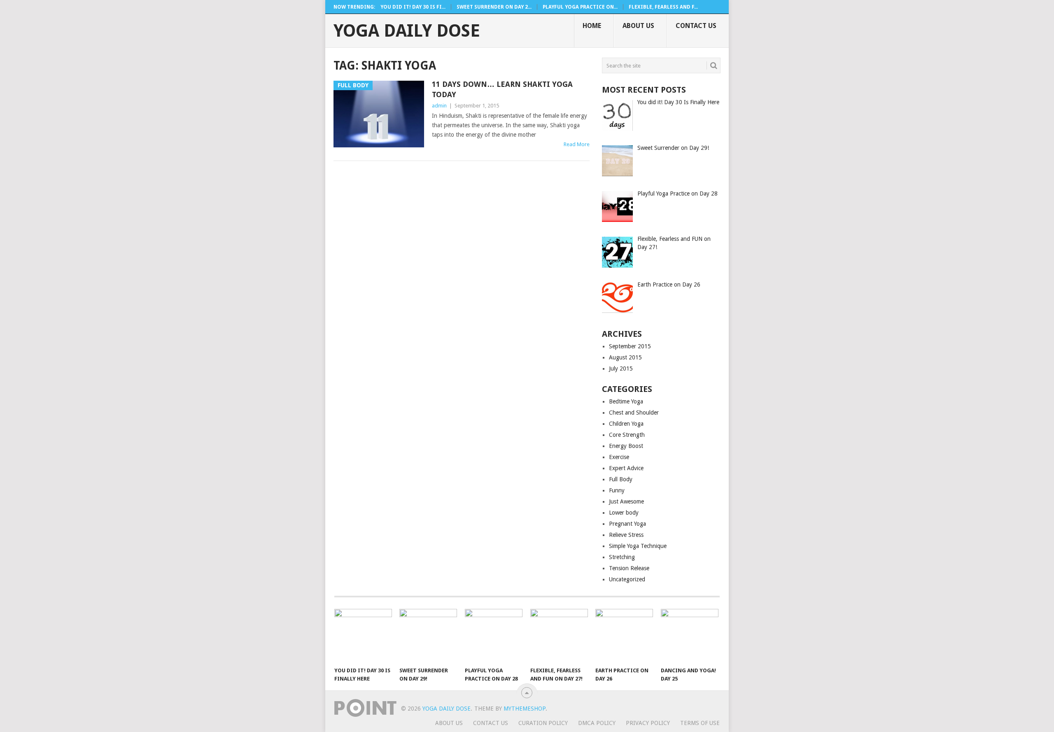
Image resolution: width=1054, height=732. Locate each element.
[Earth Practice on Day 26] (624, 635)
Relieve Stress (626, 535)
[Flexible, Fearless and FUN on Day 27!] (559, 635)
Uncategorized (627, 579)
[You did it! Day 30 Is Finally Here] (363, 635)
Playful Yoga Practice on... (580, 7)
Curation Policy (543, 723)
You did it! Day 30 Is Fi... (412, 7)
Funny (617, 490)
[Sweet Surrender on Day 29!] (428, 635)
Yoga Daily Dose (406, 31)
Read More (577, 144)
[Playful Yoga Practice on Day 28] (493, 635)
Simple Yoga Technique (638, 546)
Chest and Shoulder (634, 412)
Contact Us (696, 26)
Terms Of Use (700, 723)
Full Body (620, 479)
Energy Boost (626, 446)
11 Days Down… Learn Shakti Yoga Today (502, 89)
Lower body (624, 512)
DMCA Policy (597, 723)
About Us (638, 26)
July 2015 (621, 368)
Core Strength (627, 434)
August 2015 (625, 357)
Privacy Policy (648, 723)
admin (439, 106)
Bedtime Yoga (626, 401)
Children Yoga (626, 423)
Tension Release (629, 568)
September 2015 (630, 346)
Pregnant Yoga (627, 523)
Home (592, 26)
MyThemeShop (525, 708)
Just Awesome (626, 501)
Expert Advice (626, 468)
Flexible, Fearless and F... (663, 7)
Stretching (622, 557)
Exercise (619, 457)
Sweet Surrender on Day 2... (494, 7)
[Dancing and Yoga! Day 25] (689, 635)
